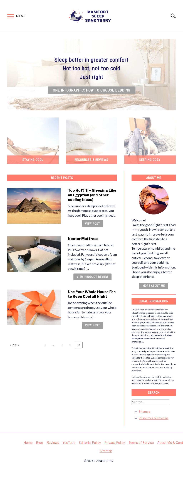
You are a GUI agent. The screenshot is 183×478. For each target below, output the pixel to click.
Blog (39, 442)
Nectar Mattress (83, 239)
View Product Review (92, 276)
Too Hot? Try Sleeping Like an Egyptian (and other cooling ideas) (92, 195)
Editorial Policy (90, 442)
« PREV (14, 345)
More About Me (154, 285)
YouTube (69, 442)
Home (28, 442)
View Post (92, 223)
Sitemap (144, 411)
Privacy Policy (114, 442)
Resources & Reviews (153, 418)
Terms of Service (141, 442)
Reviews (53, 442)
